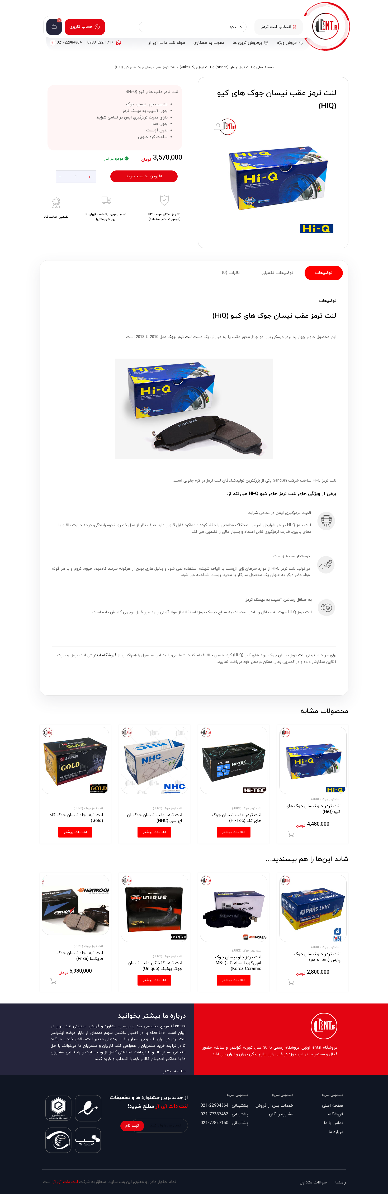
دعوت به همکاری (208, 43)
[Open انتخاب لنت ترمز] (294, 27)
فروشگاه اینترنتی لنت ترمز (94, 655)
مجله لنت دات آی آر (166, 43)
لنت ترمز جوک (180, 337)
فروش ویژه (287, 43)
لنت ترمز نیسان (291, 655)
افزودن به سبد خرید (144, 176)
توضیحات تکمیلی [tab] (277, 273)
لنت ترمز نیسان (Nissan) (233, 67)
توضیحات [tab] (323, 273)
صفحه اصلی (264, 67)
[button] (218, 125)
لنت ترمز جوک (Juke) (195, 67)
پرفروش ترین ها (247, 43)
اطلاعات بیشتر (233, 980)
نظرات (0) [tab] (231, 273)
